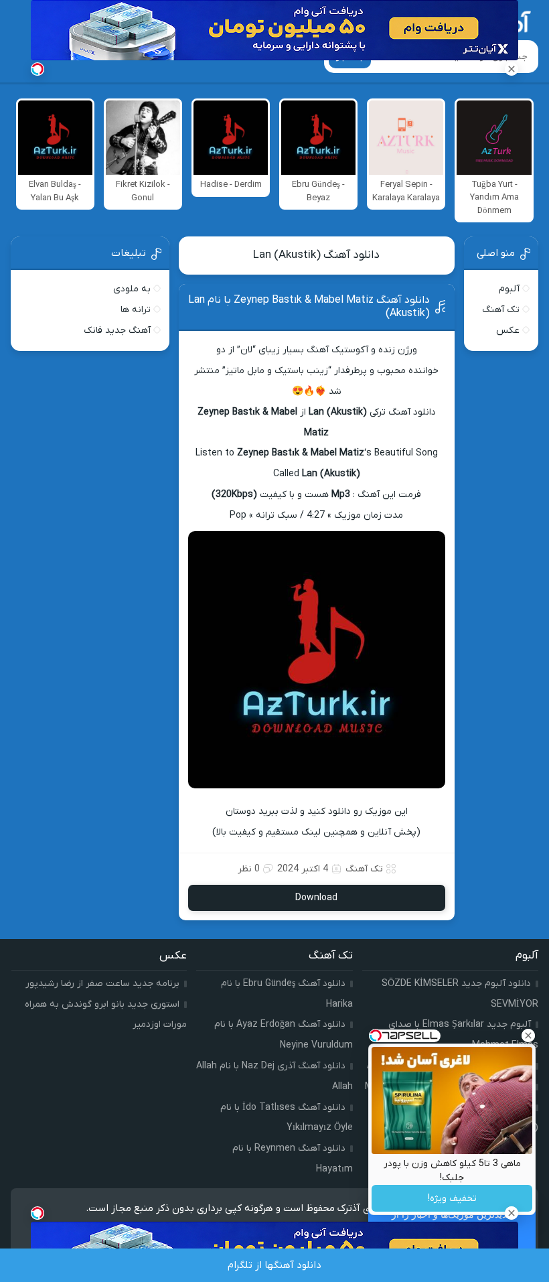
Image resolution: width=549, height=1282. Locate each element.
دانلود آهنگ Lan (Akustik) (316, 255)
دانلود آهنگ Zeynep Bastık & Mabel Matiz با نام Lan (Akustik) (309, 306)
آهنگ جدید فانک (117, 330)
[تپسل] (37, 69)
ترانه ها (136, 309)
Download (316, 898)
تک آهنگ (364, 869)
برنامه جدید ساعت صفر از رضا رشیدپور (102, 983)
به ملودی (132, 289)
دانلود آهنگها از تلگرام (274, 1265)
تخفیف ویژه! (452, 1198)
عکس (508, 330)
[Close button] (528, 1035)
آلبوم (509, 289)
